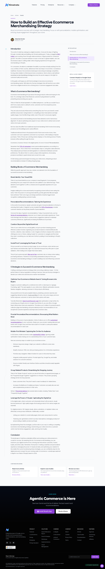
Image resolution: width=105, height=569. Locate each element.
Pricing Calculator (34, 543)
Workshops (44, 539)
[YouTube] (13, 542)
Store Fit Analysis (46, 536)
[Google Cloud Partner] (11, 547)
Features (34, 5)
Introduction (73, 51)
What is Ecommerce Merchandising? (79, 54)
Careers (67, 534)
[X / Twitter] (10, 542)
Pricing (43, 5)
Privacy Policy (68, 537)
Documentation (81, 537)
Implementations (46, 542)
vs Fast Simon (56, 534)
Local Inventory (33, 534)
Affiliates (91, 539)
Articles (17, 15)
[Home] (12, 4)
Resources (60, 5)
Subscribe (95, 557)
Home (12, 15)
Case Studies (80, 534)
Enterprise (51, 5)
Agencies (91, 532)
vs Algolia (55, 532)
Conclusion (73, 67)
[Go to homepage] (7, 530)
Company (71, 5)
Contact (79, 540)
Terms (66, 540)
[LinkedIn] (7, 542)
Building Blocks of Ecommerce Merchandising (78, 58)
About (67, 532)
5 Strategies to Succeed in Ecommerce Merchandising (80, 63)
